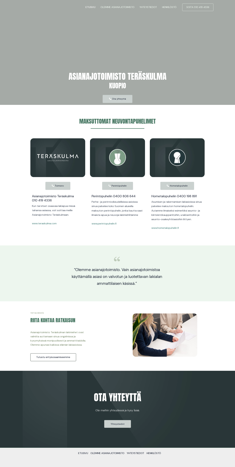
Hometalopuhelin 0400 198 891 (174, 196)
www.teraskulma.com (44, 223)
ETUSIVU (90, 7)
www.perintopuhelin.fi (104, 223)
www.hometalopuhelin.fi (165, 228)
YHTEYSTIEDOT (148, 7)
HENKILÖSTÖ (169, 7)
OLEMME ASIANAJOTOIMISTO (117, 7)
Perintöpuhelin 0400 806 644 (114, 196)
